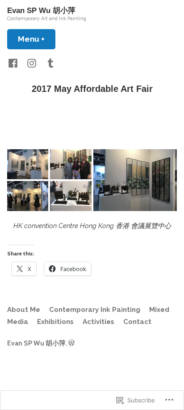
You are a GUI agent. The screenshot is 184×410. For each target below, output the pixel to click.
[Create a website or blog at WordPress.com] (71, 343)
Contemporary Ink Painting (94, 310)
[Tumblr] (48, 62)
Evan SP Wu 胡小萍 (41, 10)
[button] (27, 164)
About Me (23, 310)
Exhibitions (55, 322)
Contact (137, 322)
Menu (36, 39)
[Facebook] (14, 62)
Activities (98, 322)
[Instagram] (31, 62)
